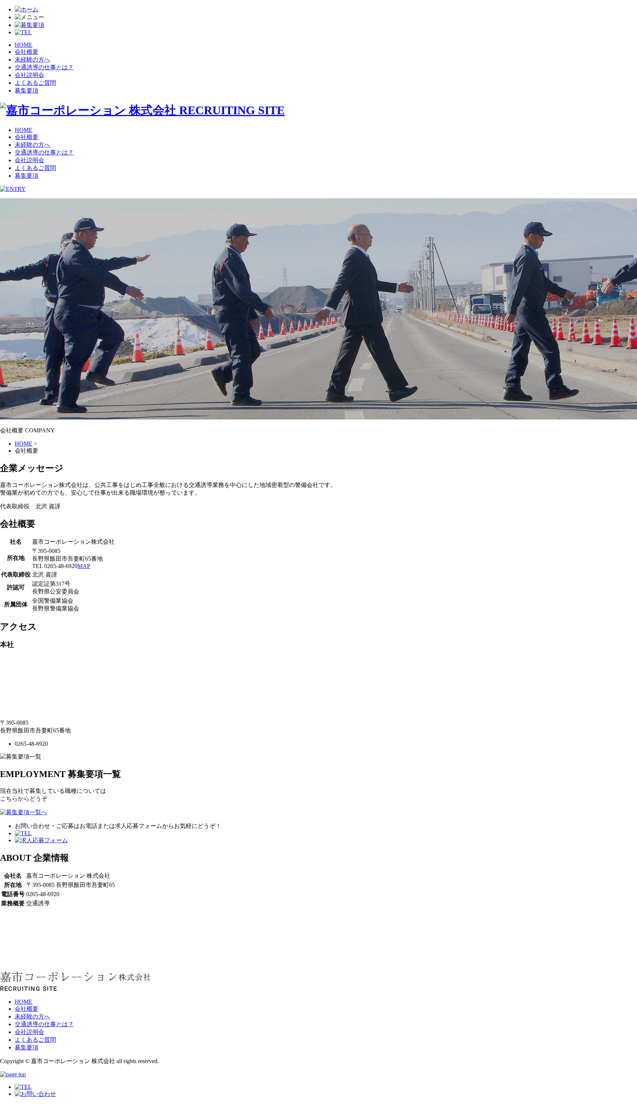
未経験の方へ (32, 59)
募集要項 (26, 90)
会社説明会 (29, 75)
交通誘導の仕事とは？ (44, 67)
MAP (83, 566)
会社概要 (26, 52)
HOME (23, 45)
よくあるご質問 (35, 83)
